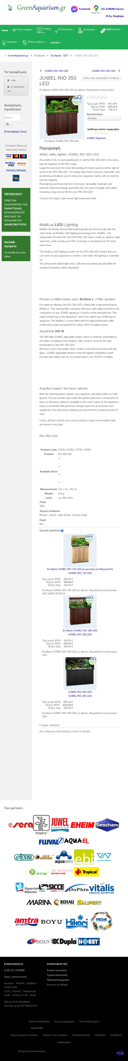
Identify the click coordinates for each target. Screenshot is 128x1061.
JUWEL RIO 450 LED (104, 70)
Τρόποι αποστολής (57, 975)
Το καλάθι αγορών (89, 1021)
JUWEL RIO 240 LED (56, 70)
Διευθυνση (116, 1035)
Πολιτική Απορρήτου (58, 979)
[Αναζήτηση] (7, 123)
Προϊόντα (100, 1035)
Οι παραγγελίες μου (16, 89)
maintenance (64, 1042)
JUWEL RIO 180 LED (80, 632)
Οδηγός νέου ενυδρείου (55, 1035)
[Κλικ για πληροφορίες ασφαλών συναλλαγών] (10, 163)
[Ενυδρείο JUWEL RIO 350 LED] (62, 116)
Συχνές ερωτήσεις (57, 970)
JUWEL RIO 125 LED (80, 571)
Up (121, 1053)
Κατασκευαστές (81, 1035)
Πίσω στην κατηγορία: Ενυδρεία (101, 77)
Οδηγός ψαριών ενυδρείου (24, 1035)
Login (13, 80)
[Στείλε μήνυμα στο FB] (74, 8)
